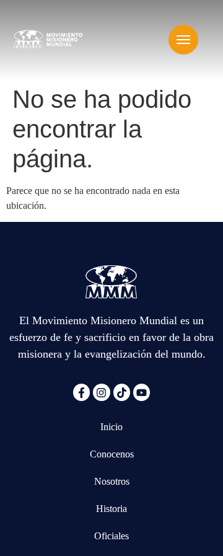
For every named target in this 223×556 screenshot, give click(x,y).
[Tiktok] (121, 392)
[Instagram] (101, 392)
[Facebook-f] (81, 392)
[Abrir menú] (183, 40)
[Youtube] (141, 392)
